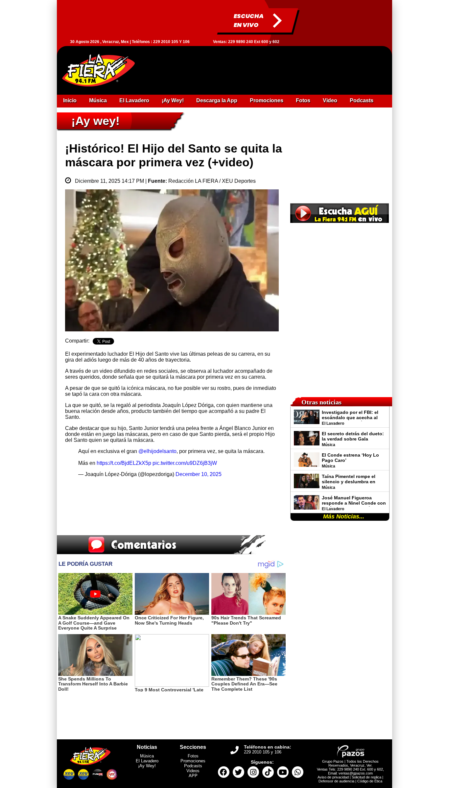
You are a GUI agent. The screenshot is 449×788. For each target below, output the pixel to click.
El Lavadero (147, 760)
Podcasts (193, 765)
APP (193, 775)
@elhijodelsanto (157, 451)
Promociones (192, 760)
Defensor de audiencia (336, 781)
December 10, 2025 (199, 474)
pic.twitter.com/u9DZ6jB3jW (185, 463)
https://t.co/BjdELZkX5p (124, 463)
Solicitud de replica (366, 777)
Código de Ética (369, 781)
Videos (193, 770)
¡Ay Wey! (147, 765)
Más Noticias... (343, 516)
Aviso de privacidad (333, 777)
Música (147, 755)
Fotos (193, 755)
